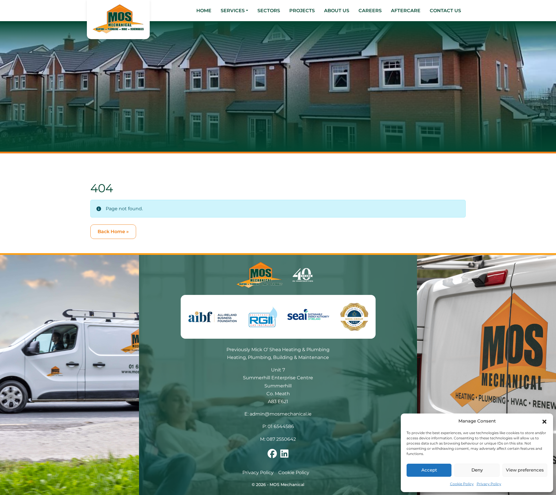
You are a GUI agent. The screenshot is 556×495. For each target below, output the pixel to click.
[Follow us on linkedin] (284, 455)
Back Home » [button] (113, 231)
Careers (370, 10)
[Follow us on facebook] (272, 455)
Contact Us (445, 10)
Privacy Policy (489, 484)
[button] (544, 421)
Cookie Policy (462, 484)
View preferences (525, 470)
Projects (302, 10)
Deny (477, 470)
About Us (336, 10)
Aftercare (405, 10)
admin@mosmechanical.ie (281, 414)
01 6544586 (281, 426)
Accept (429, 470)
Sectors (268, 10)
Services (233, 10)
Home (203, 10)
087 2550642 (281, 439)
